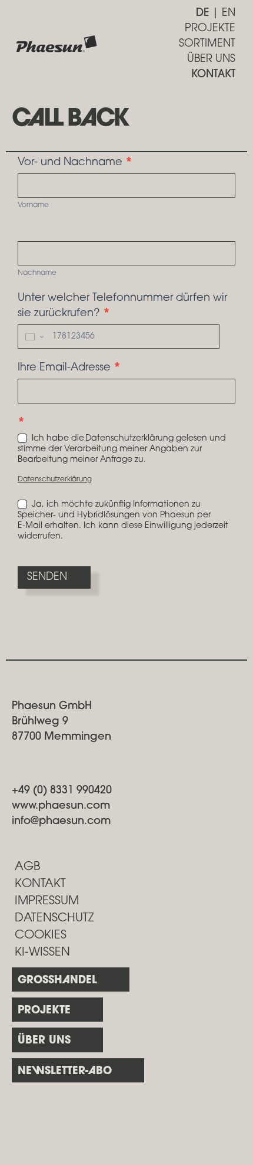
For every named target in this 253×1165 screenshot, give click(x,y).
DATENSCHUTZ (54, 918)
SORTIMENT (207, 44)
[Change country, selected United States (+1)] (33, 336)
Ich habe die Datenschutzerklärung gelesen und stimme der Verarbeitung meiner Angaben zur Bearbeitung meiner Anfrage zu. (122, 449)
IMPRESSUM (47, 901)
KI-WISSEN (42, 953)
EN (228, 13)
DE (202, 13)
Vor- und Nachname (75, 162)
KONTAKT (213, 75)
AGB (27, 867)
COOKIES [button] (40, 935)
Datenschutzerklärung (55, 479)
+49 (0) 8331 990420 (62, 791)
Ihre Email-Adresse (69, 368)
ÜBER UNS (211, 59)
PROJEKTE (210, 29)
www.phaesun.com (61, 806)
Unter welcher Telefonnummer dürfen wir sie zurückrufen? (122, 306)
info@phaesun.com (61, 821)
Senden (47, 577)
